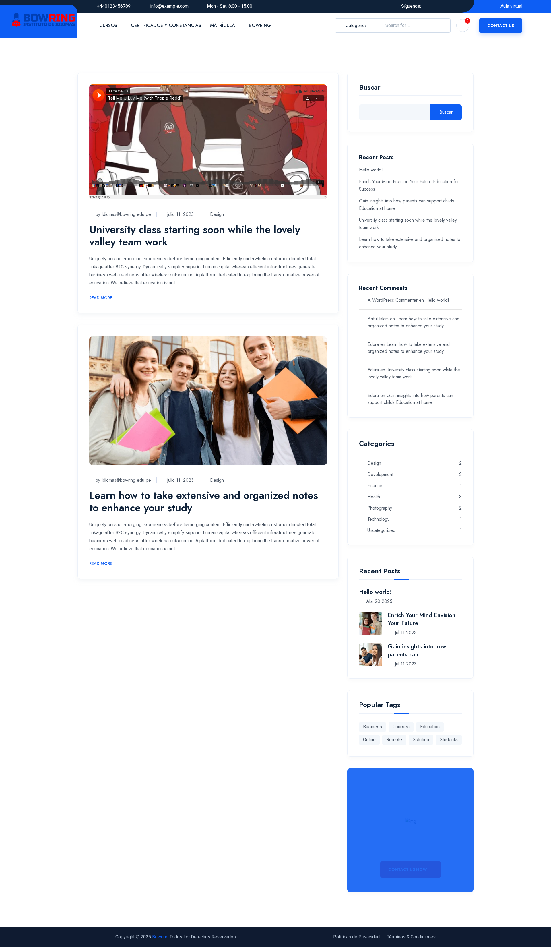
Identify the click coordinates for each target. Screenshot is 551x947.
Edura (373, 344)
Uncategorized (381, 530)
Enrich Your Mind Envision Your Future (421, 619)
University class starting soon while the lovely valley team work (194, 235)
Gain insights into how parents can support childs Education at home (410, 399)
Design (217, 214)
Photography (379, 508)
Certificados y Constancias (166, 25)
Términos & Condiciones (411, 937)
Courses (401, 726)
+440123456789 (114, 6)
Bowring (260, 25)
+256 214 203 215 (410, 849)
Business (372, 726)
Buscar (370, 88)
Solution (421, 739)
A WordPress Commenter (393, 300)
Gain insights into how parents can (417, 650)
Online (369, 739)
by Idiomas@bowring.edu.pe (123, 214)
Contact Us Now (408, 869)
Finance (374, 486)
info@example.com (169, 6)
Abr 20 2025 (378, 601)
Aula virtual (511, 6)
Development (380, 474)
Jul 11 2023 (405, 632)
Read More (100, 298)
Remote (394, 739)
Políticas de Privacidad (356, 937)
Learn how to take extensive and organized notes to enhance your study (203, 501)
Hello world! (371, 169)
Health (373, 497)
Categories (356, 25)
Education (430, 726)
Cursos (108, 25)
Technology (378, 519)
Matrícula (222, 25)
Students (449, 739)
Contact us (501, 25)
